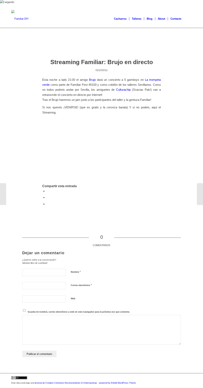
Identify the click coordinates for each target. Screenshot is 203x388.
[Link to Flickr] (189, 378)
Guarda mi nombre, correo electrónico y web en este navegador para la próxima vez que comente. (79, 312)
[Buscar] (188, 19)
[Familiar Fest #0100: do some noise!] (3, 194)
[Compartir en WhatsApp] (48, 204)
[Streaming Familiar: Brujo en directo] (102, 47)
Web (73, 298)
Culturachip (123, 89)
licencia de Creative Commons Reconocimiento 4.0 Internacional (66, 383)
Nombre (76, 271)
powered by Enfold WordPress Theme (117, 383)
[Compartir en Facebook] (48, 191)
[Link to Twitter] (177, 378)
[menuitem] (120, 19)
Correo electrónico (81, 285)
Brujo (92, 79)
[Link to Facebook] (183, 378)
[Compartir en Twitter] (48, 197)
